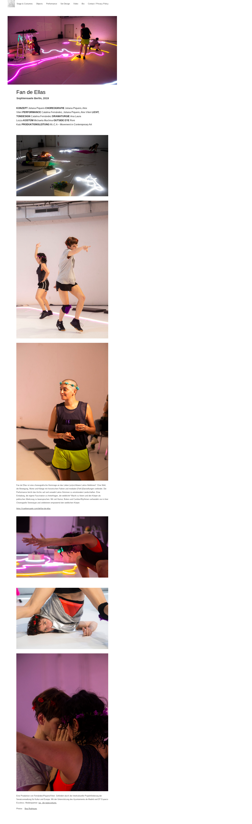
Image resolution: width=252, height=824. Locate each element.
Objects (39, 4)
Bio (83, 4)
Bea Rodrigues (31, 809)
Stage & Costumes (25, 4)
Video (75, 4)
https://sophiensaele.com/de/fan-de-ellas (33, 508)
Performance (51, 4)
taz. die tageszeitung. (47, 803)
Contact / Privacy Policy (98, 4)
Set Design (65, 4)
